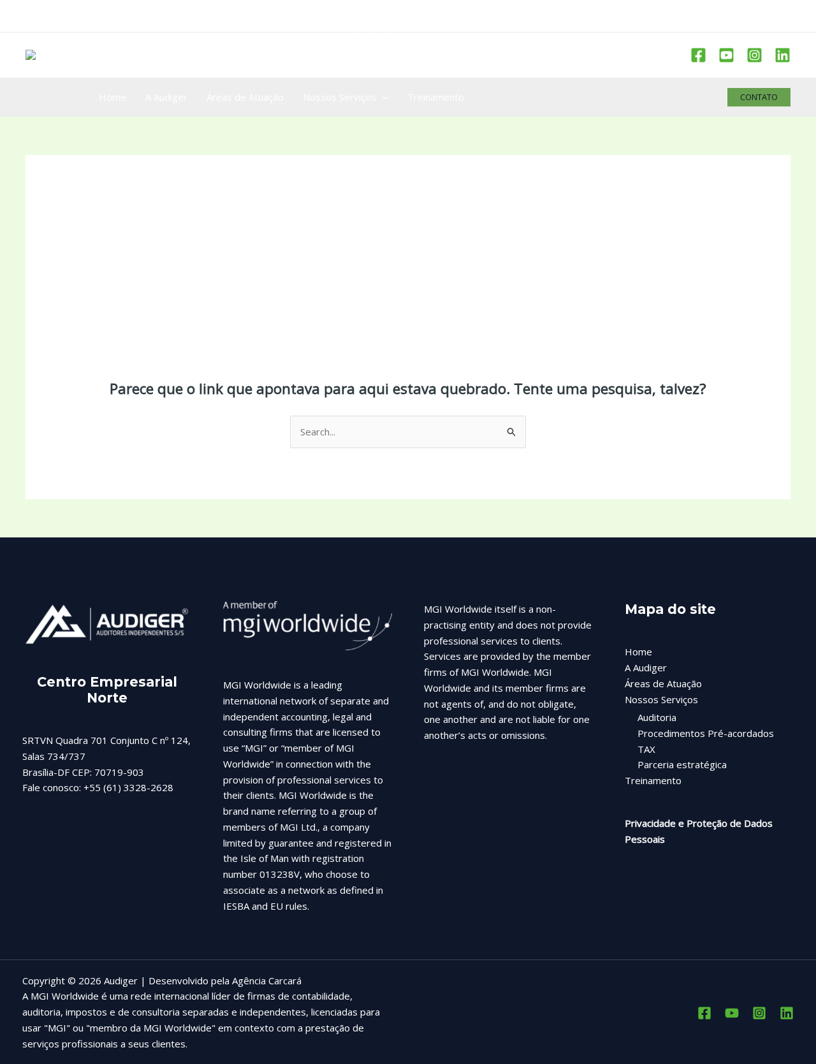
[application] (382, 97)
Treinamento (653, 780)
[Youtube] (726, 55)
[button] (758, 97)
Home (638, 651)
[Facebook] (698, 55)
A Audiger (646, 667)
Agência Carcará (267, 980)
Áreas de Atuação (663, 683)
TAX (646, 749)
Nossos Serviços (661, 699)
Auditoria (657, 717)
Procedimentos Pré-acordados (706, 733)
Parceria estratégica (682, 764)
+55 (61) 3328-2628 (128, 787)
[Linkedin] (782, 55)
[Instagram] (754, 55)
